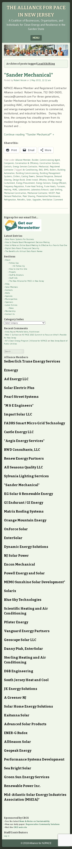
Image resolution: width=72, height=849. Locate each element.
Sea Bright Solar (17, 768)
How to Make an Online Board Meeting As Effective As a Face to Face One (36, 245)
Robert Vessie (20, 80)
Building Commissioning (27, 173)
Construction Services (49, 163)
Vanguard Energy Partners (27, 631)
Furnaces (61, 186)
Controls (8, 166)
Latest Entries (11, 305)
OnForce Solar (16, 529)
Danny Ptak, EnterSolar (23, 649)
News (11, 308)
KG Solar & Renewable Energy (28, 494)
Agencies (8, 296)
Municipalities (11, 299)
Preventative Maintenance (48, 196)
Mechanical (44, 166)
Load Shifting (56, 189)
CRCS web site (20, 827)
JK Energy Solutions (20, 689)
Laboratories (24, 189)
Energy (51, 179)
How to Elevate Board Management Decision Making (27, 242)
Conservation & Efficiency (26, 163)
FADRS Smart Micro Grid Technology (34, 423)
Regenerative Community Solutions (43, 824)
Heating (7, 189)
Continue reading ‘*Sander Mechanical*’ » (29, 134)
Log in (6, 836)
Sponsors (9, 302)
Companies (9, 163)
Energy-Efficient (59, 183)
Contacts (9, 290)
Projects (12, 272)
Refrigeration (10, 199)
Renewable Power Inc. (22, 786)
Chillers (16, 176)
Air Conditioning (30, 169)
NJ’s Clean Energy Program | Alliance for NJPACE (26, 340)
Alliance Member (23, 159)
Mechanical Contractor (37, 193)
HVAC (14, 189)
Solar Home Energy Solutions (28, 706)
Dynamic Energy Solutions (26, 547)
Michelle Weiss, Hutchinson (27, 331)
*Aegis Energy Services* (24, 441)
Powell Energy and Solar (24, 573)
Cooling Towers (28, 176)
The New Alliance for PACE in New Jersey (26, 281)
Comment (58, 199)
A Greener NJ (15, 698)
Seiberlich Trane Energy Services (32, 361)
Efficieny (43, 179)
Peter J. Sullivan (12, 334)
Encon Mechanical (19, 564)
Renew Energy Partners (24, 458)
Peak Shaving (29, 196)
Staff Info (13, 278)
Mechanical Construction (15, 193)
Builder (35, 159)
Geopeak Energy (17, 751)
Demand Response (44, 176)
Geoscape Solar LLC (20, 640)
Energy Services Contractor (25, 166)
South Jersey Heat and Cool (26, 680)
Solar (28, 199)
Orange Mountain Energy (25, 520)
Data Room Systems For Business (19, 239)
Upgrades (36, 199)
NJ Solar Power (16, 556)
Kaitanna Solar (16, 715)
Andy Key (9, 331)
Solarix (10, 591)
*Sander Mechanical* (28, 75)
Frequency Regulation (14, 186)
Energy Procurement (25, 183)
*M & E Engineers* (19, 405)
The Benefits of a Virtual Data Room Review (23, 251)
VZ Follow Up (19, 266)
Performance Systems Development (34, 759)
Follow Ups (14, 263)
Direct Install (32, 179)
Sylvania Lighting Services (26, 476)
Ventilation (47, 199)
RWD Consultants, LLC (22, 450)
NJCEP (52, 193)
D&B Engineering (18, 671)
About (7, 260)
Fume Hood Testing (34, 186)
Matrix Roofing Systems (24, 511)
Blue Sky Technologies (22, 600)
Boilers (53, 169)
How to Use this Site (18, 269)
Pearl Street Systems (21, 397)
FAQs (7, 284)
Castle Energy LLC (19, 432)
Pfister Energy (16, 622)
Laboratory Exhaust (40, 189)
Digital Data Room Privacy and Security (22, 248)
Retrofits (21, 199)
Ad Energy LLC (16, 379)
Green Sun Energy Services (26, 777)
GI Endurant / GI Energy (23, 503)
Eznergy (11, 370)
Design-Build (19, 179)
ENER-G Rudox (16, 733)
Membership (10, 311)
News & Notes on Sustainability (34, 821)
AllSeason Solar (17, 742)
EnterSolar (13, 538)
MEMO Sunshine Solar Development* (34, 582)
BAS (41, 169)
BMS (46, 169)
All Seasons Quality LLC (23, 467)
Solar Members (11, 287)
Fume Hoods (50, 186)
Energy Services (43, 183)
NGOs (7, 293)
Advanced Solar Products (25, 724)
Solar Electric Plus (19, 388)
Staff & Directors (16, 275)
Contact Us (10, 314)
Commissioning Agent (50, 159)
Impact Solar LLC (18, 414)
